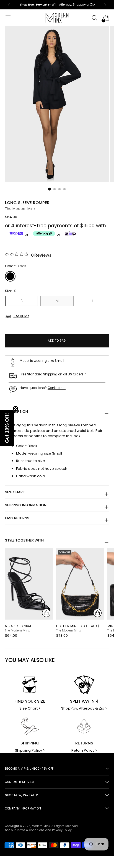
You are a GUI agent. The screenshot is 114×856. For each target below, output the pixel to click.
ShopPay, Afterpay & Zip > (84, 708)
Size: (10, 290)
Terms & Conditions (31, 830)
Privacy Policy (62, 830)
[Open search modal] (94, 18)
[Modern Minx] (57, 18)
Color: (15, 266)
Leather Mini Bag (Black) (77, 626)
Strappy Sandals (19, 626)
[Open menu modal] (8, 18)
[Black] (10, 276)
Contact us (57, 388)
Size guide (21, 316)
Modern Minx (41, 826)
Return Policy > (84, 750)
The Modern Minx (20, 208)
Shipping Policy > (30, 750)
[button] (7, 428)
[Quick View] (46, 613)
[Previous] (9, 4)
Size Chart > (29, 708)
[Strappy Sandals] (29, 584)
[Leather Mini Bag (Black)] (80, 584)
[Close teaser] (15, 408)
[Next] (105, 4)
